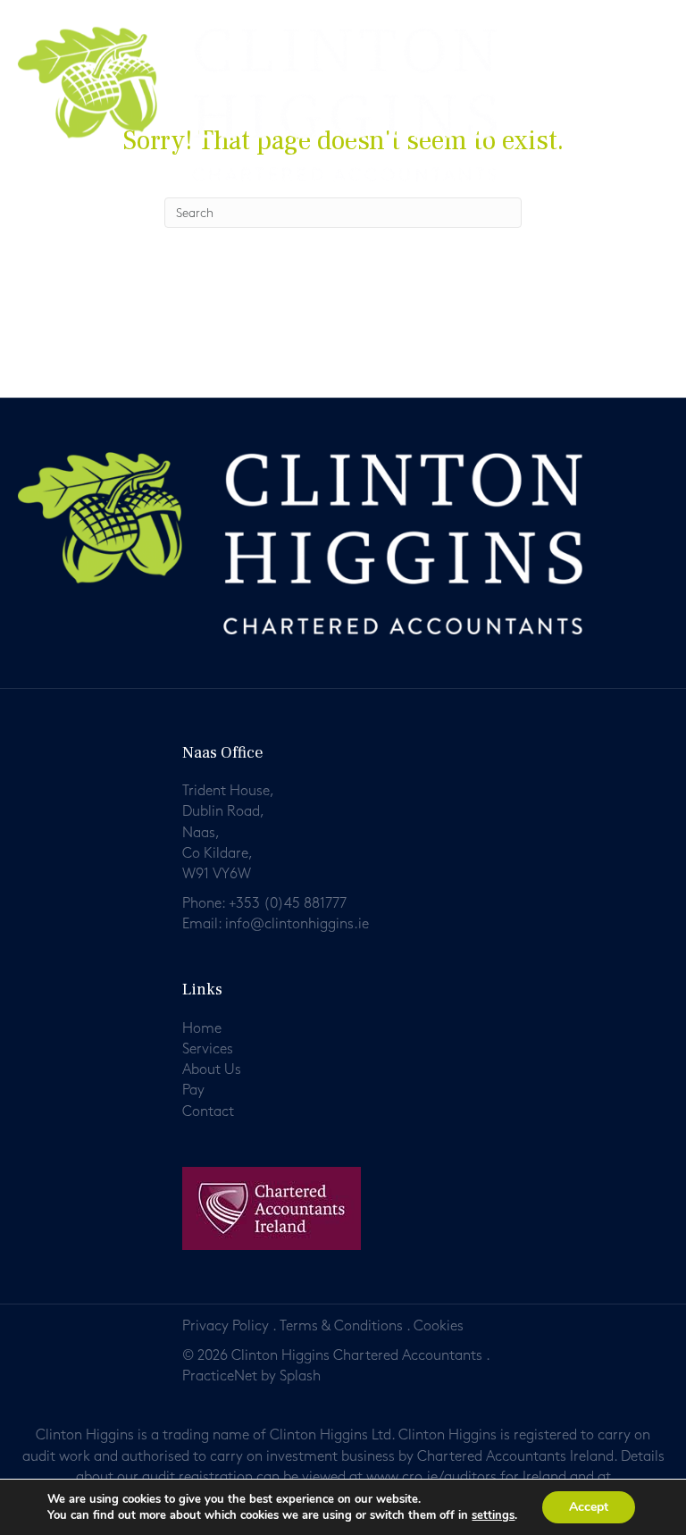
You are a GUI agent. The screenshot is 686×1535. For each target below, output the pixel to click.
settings (493, 1515)
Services (207, 1049)
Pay (193, 1090)
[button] (662, 68)
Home (202, 1029)
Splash (300, 1376)
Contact (208, 1112)
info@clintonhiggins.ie (297, 924)
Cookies (439, 1326)
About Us (211, 1070)
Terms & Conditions (341, 1326)
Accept (588, 1506)
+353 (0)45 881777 (288, 903)
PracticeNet (219, 1376)
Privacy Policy (225, 1326)
